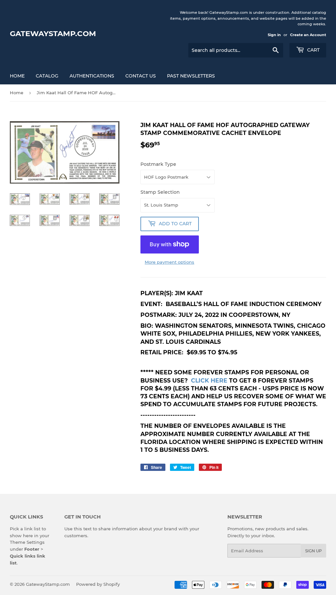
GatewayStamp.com (53, 33)
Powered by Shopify (98, 584)
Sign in (274, 35)
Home (17, 76)
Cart (313, 50)
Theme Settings (27, 542)
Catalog (47, 76)
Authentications (92, 76)
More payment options (169, 262)
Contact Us (140, 76)
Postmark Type (158, 164)
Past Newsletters (191, 76)
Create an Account (308, 35)
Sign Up (313, 550)
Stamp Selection (160, 192)
